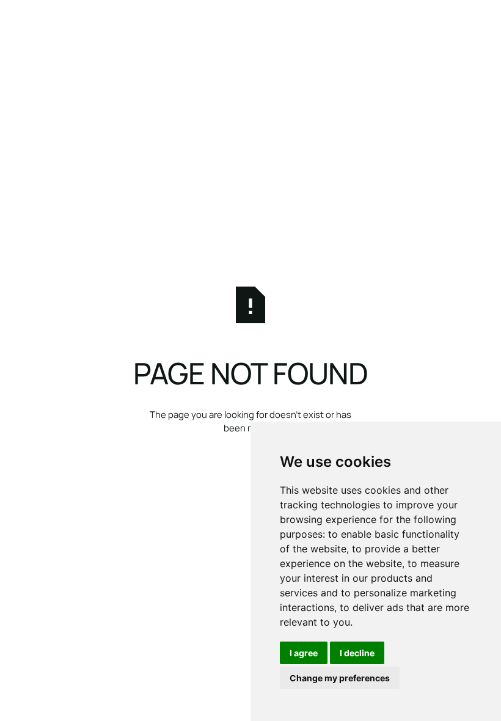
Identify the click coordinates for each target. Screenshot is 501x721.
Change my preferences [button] (340, 678)
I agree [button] (304, 653)
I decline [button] (357, 653)
